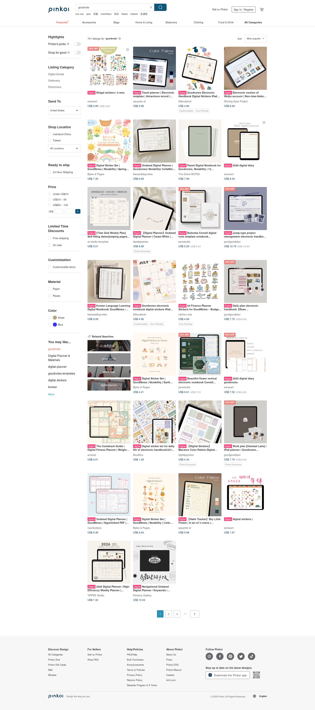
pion (88, 14)
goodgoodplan (232, 241)
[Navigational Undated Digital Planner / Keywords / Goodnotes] (154, 562)
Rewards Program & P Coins (142, 685)
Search (160, 7)
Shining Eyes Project (236, 101)
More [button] (51, 394)
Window (52, 675)
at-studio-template (98, 241)
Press (169, 659)
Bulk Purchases (135, 659)
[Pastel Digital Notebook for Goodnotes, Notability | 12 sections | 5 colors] (199, 141)
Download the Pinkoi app (230, 675)
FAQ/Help (132, 654)
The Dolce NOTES (189, 174)
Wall (50, 670)
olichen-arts (185, 314)
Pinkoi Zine (54, 659)
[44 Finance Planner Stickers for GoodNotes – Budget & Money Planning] (199, 281)
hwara (124, 14)
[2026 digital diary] (245, 141)
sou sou (79, 14)
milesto (134, 14)
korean (52, 387)
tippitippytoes (140, 241)
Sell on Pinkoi (220, 9)
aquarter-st (139, 101)
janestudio (184, 241)
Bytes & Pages (96, 174)
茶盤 (95, 14)
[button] (77, 211)
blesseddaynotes (143, 174)
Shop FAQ (93, 659)
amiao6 (92, 455)
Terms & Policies (136, 670)
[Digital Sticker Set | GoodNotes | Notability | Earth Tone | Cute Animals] (154, 354)
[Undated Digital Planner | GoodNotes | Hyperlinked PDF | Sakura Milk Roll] (109, 494)
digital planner (57, 366)
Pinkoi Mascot (173, 670)
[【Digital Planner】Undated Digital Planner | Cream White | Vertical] (154, 208)
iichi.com (171, 680)
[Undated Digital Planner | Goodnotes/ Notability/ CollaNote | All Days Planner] (154, 141)
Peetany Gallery (142, 595)
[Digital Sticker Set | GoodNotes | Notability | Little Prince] (154, 494)
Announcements (135, 664)
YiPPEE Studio (96, 595)
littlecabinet (184, 101)
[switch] (64, 44)
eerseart (92, 101)
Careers (170, 675)
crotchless (106, 14)
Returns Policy (134, 680)
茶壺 (116, 14)
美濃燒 (143, 14)
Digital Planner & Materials (59, 358)
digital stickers (57, 380)
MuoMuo (138, 455)
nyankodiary (95, 527)
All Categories (55, 654)
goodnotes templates (61, 373)
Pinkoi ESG (172, 664)
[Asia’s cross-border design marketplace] (58, 9)
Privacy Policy (134, 675)
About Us (171, 654)
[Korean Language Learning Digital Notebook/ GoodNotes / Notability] (109, 281)
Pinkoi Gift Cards (57, 664)
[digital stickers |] (245, 494)
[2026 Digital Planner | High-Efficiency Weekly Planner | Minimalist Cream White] (109, 562)
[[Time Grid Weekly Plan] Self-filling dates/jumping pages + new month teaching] (109, 208)
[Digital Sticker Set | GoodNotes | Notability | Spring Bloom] (109, 141)
